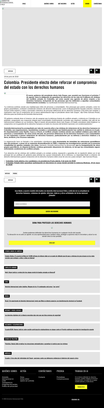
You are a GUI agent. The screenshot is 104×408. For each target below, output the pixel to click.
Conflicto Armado (11, 267)
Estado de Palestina (11, 339)
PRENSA (60, 371)
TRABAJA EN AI (81, 387)
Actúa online (24, 379)
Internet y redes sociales (13, 310)
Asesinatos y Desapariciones (14, 325)
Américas (8, 353)
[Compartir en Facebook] (92, 71)
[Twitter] (95, 399)
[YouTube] (100, 399)
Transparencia (7, 382)
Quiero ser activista (27, 381)
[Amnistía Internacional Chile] (8, 3)
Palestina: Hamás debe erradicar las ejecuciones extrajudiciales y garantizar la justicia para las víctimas (36, 344)
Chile (6, 282)
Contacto (41, 377)
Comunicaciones (63, 379)
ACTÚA (23, 371)
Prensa (15, 173)
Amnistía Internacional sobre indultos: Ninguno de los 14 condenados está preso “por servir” (32, 287)
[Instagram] (89, 399)
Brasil (7, 296)
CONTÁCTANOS (45, 371)
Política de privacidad (10, 386)
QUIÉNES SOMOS (9, 371)
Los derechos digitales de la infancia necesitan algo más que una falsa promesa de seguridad (33, 315)
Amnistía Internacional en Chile (8, 379)
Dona (22, 377)
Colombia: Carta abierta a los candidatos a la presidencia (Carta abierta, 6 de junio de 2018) (41, 161)
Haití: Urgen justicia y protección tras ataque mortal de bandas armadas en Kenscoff (30, 272)
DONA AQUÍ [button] (52, 243)
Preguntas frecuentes (9, 384)
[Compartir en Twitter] (97, 71)
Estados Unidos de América (13, 251)
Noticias (7, 173)
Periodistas (61, 377)
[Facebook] (84, 399)
